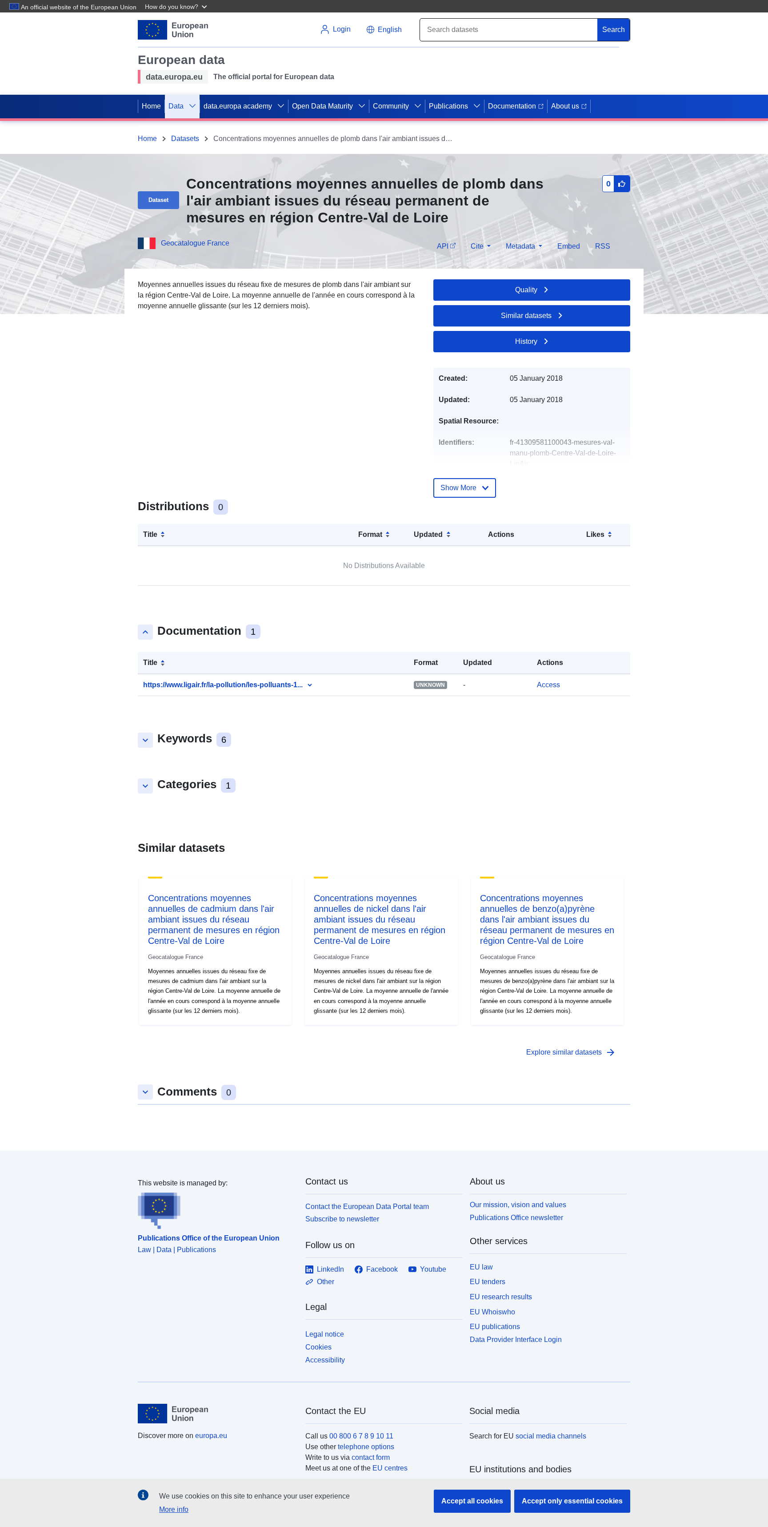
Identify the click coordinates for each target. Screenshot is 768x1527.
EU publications (495, 1326)
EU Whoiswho (492, 1312)
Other (325, 1281)
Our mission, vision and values (518, 1205)
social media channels (551, 1436)
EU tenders (487, 1281)
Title (150, 534)
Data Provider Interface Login (516, 1339)
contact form (371, 1457)
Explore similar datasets (571, 1052)
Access (548, 685)
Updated (428, 534)
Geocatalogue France (195, 243)
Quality (526, 290)
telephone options (366, 1446)
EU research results (501, 1297)
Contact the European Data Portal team (367, 1206)
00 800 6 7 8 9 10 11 (361, 1436)
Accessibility (325, 1360)
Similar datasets (526, 315)
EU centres (390, 1468)
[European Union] (216, 1413)
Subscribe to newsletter (342, 1219)
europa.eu (211, 1435)
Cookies (318, 1347)
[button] (177, 6)
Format (370, 534)
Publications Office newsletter (516, 1217)
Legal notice (324, 1334)
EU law (481, 1267)
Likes (595, 534)
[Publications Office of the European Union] (216, 1209)
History (526, 341)
